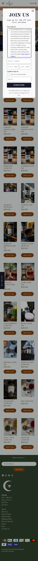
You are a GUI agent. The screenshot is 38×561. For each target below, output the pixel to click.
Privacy (13, 56)
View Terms (25, 54)
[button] (33, 11)
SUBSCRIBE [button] (19, 85)
